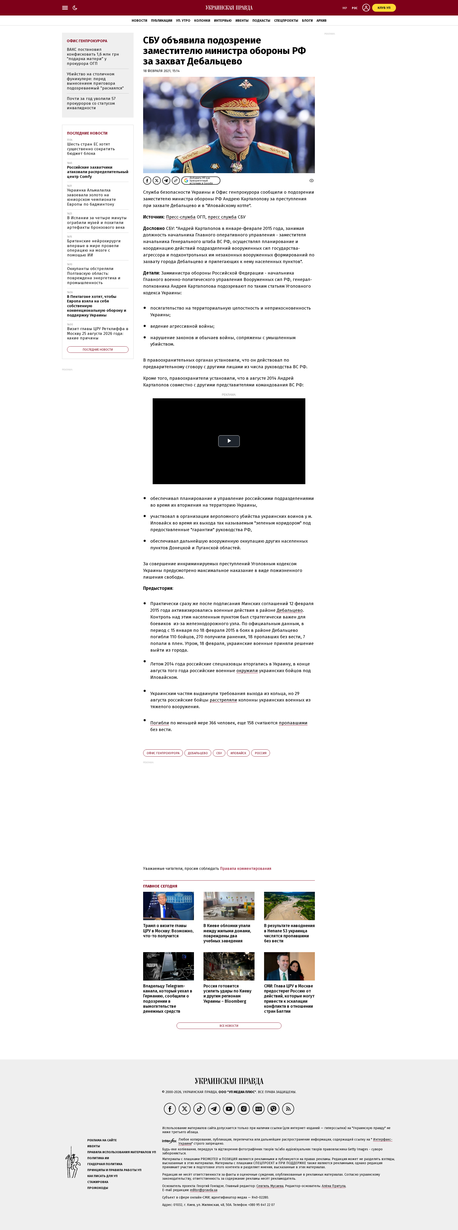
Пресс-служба (181, 217)
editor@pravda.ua (203, 1190)
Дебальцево (290, 610)
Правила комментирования (245, 868)
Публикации (161, 21)
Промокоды (97, 1188)
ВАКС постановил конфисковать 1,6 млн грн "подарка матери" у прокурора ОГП (93, 56)
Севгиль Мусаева (269, 1186)
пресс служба (222, 217)
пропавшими (293, 723)
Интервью (223, 21)
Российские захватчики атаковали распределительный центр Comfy (97, 172)
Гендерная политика (104, 1164)
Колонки (202, 21)
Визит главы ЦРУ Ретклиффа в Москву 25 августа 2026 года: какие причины (97, 333)
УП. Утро (183, 21)
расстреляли (223, 700)
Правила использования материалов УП (121, 1152)
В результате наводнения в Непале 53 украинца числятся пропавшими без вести (289, 933)
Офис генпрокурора (163, 753)
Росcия (260, 753)
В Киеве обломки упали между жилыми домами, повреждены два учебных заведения (227, 933)
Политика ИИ (98, 1158)
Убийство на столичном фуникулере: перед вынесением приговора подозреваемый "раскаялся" (95, 81)
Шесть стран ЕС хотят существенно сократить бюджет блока (91, 149)
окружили (247, 670)
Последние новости (87, 133)
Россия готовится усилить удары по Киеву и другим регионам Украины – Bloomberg (227, 994)
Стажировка (97, 1182)
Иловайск (238, 753)
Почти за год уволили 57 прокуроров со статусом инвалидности (91, 103)
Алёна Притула (333, 1186)
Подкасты (261, 21)
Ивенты (242, 21)
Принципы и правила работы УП (114, 1170)
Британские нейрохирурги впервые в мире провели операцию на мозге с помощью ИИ (94, 248)
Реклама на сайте (102, 1140)
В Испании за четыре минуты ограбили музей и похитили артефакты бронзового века (97, 222)
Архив (322, 21)
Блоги (307, 21)
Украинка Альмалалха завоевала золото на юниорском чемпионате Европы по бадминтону (91, 197)
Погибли (159, 723)
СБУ (219, 753)
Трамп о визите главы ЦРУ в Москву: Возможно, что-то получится (168, 930)
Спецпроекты (286, 21)
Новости (139, 21)
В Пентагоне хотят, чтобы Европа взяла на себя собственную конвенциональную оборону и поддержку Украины (96, 306)
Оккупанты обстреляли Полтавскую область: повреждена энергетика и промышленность (93, 275)
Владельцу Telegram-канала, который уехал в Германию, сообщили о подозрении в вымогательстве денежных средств (167, 999)
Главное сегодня (160, 886)
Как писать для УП (102, 1176)
